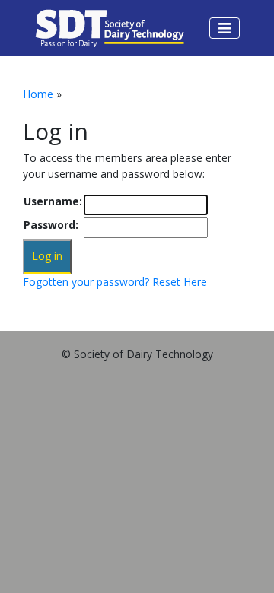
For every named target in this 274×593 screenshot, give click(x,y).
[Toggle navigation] (224, 28)
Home (38, 94)
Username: (53, 201)
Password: (51, 224)
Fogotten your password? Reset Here (115, 281)
